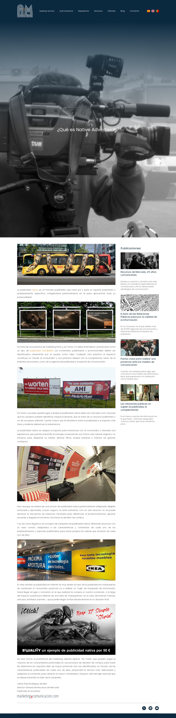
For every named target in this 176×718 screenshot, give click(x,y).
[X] (144, 708)
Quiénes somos (46, 11)
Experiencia (83, 11)
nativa (35, 289)
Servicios (98, 11)
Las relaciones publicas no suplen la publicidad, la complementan (136, 406)
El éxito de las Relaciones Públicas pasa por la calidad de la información (139, 316)
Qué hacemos (66, 11)
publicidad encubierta (41, 350)
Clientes (111, 11)
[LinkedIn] (150, 708)
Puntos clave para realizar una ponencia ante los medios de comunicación (138, 361)
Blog (123, 11)
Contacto (134, 11)
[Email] (157, 708)
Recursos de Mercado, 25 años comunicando (138, 273)
